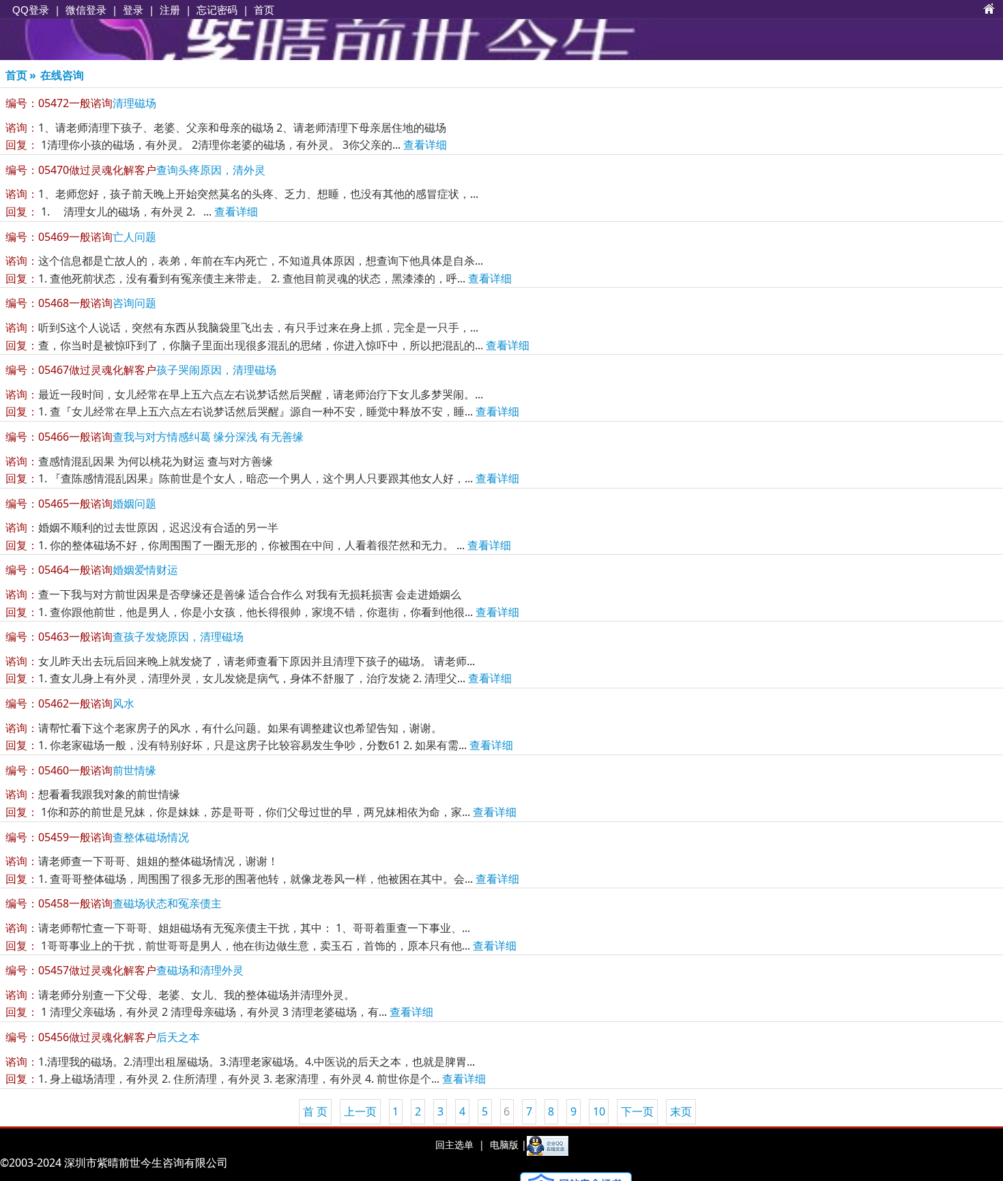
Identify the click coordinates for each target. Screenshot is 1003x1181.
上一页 (360, 1111)
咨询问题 (80, 302)
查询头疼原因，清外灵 (135, 169)
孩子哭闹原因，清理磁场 (140, 369)
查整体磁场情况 (97, 837)
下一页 (637, 1111)
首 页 (315, 1111)
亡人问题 (80, 236)
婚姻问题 (80, 503)
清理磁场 (80, 103)
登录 (133, 9)
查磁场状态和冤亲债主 (113, 903)
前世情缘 (80, 770)
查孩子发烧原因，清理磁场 (124, 636)
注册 (170, 9)
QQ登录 (30, 10)
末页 (681, 1111)
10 (599, 1111)
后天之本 (102, 1037)
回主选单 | (459, 1144)
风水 (69, 703)
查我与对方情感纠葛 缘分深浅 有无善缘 (154, 436)
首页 (264, 9)
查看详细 (425, 144)
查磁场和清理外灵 (124, 970)
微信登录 (86, 10)
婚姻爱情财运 (91, 569)
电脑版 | (507, 1144)
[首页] (989, 9)
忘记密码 (217, 9)
